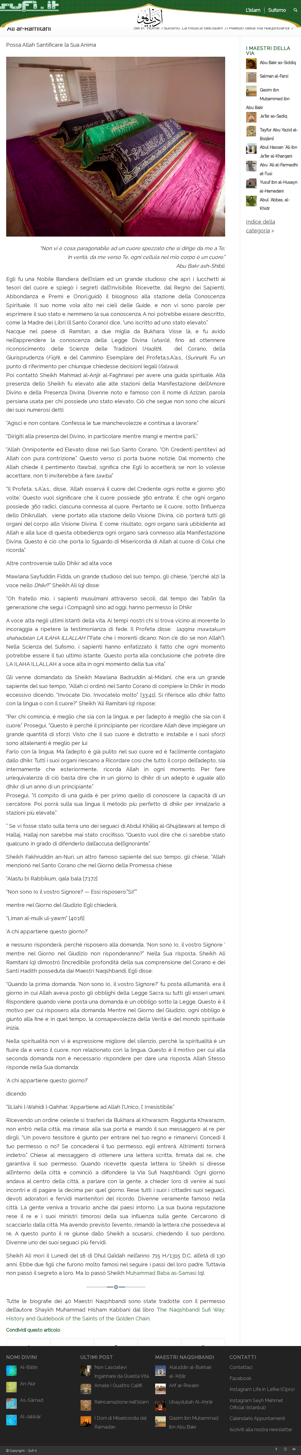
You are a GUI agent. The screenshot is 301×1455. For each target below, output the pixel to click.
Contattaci (241, 1367)
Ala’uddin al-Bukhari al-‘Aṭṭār (190, 1371)
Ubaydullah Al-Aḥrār (191, 1402)
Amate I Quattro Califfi (118, 1385)
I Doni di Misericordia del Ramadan (120, 1422)
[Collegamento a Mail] (294, 1449)
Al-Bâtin (29, 1367)
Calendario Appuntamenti (257, 1418)
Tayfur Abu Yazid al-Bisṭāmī (279, 134)
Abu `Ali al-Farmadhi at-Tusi (279, 169)
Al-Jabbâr (30, 1416)
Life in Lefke (266, 1389)
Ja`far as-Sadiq (273, 116)
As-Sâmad (31, 1400)
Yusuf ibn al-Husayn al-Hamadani (278, 186)
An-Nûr (28, 1384)
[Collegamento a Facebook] (276, 1449)
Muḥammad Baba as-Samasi (161, 1273)
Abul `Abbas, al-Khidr (275, 204)
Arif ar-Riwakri (184, 1385)
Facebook (240, 1378)
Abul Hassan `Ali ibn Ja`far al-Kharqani (278, 151)
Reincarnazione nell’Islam (121, 1402)
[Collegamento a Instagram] (285, 1449)
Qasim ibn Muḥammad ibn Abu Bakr (268, 99)
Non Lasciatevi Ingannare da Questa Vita (121, 1371)
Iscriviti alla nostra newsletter (261, 1429)
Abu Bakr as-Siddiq (278, 62)
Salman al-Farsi (274, 76)
